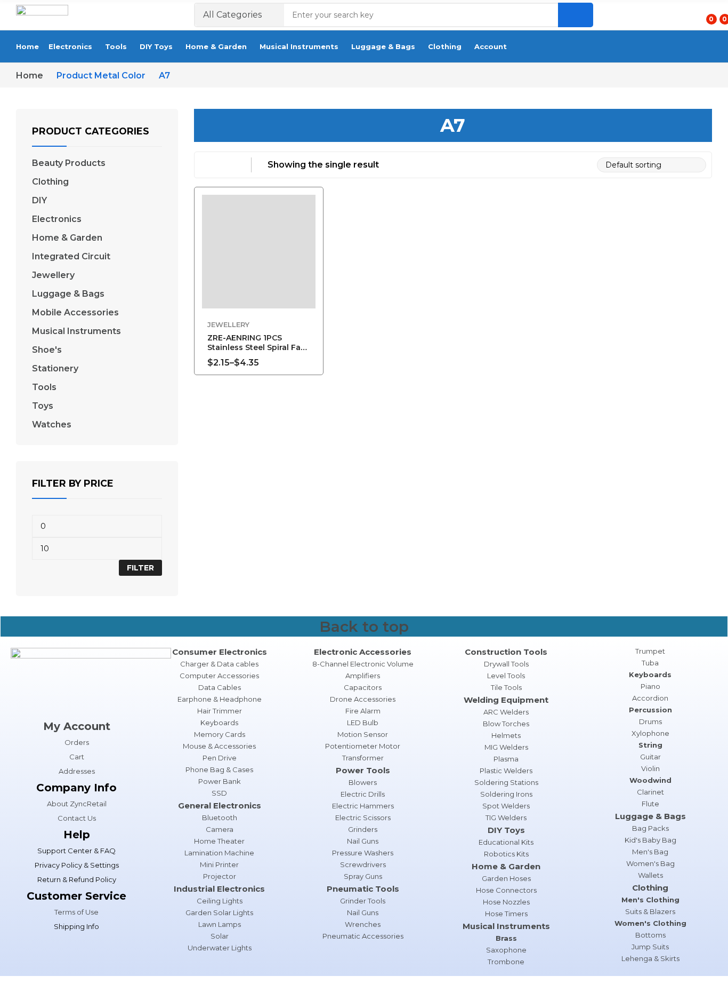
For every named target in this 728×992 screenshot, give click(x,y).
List (228, 164)
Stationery (55, 368)
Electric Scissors (363, 817)
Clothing (50, 182)
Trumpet (650, 651)
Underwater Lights (220, 947)
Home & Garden (67, 238)
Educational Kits (506, 842)
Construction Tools (506, 652)
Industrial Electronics (219, 889)
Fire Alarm (363, 711)
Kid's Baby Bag (650, 840)
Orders (76, 742)
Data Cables (219, 687)
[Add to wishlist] (310, 229)
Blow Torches (506, 723)
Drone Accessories (362, 699)
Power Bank (219, 781)
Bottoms (650, 935)
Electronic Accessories (362, 652)
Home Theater (219, 841)
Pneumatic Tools (363, 889)
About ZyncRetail (77, 803)
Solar (220, 936)
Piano (650, 686)
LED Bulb (362, 722)
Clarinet (650, 792)
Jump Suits (650, 946)
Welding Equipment (506, 700)
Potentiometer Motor (362, 746)
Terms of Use (76, 912)
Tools (44, 387)
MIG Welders (506, 747)
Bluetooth (219, 817)
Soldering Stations (506, 782)
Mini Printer (219, 864)
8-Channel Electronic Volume (363, 664)
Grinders (362, 829)
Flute (650, 803)
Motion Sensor (362, 734)
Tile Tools (506, 687)
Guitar (650, 756)
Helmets (506, 735)
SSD (219, 793)
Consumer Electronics (219, 652)
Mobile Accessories (75, 312)
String (650, 745)
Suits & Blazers (650, 911)
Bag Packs (650, 828)
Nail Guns (362, 841)
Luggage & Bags (68, 294)
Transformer (363, 757)
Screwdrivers (363, 864)
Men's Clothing (650, 899)
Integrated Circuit (71, 256)
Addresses (77, 771)
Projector (219, 876)
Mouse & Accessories (219, 746)
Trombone (506, 961)
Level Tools (506, 675)
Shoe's (47, 350)
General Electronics (219, 805)
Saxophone (506, 950)
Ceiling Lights (219, 900)
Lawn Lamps (219, 924)
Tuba (650, 662)
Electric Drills (363, 794)
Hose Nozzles (506, 902)
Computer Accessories (219, 675)
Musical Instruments (76, 331)
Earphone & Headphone (219, 699)
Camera (219, 829)
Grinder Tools (362, 900)
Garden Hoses (506, 878)
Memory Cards (219, 734)
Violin (650, 768)
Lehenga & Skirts (650, 958)
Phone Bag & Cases (219, 769)
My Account (76, 726)
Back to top (364, 626)
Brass (506, 938)
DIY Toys (506, 830)
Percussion (650, 709)
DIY (39, 200)
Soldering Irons (506, 794)
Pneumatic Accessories (362, 936)
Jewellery (228, 324)
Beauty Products (69, 163)
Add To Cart (310, 356)
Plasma (506, 759)
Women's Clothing (650, 923)
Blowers (363, 782)
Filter (140, 568)
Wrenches (363, 924)
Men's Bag (650, 851)
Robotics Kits (506, 854)
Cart (76, 756)
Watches (51, 424)
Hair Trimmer (219, 711)
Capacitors (363, 687)
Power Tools (363, 770)
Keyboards (219, 722)
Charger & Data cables (219, 664)
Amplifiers (362, 675)
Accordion (650, 698)
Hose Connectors (506, 890)
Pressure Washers (362, 852)
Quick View (310, 205)
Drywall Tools (506, 664)
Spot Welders (506, 805)
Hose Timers (506, 913)
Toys (42, 406)
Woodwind (650, 780)
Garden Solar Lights (219, 912)
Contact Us (77, 818)
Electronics (57, 219)
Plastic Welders (506, 770)
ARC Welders (506, 712)
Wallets (650, 875)
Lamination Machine (219, 852)
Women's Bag (650, 863)
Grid (207, 164)
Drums (650, 721)
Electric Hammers (363, 805)
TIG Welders (506, 817)
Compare (310, 253)
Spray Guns (363, 876)
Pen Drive (220, 757)
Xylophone (650, 733)
